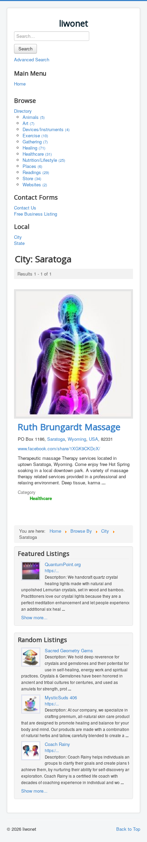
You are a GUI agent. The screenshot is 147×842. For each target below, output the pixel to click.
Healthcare (37, 154)
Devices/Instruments (46, 129)
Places (32, 166)
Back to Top (128, 829)
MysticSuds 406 (61, 698)
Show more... (34, 617)
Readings (36, 172)
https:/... (52, 570)
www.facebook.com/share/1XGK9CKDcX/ (59, 448)
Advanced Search (31, 59)
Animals (34, 117)
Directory (23, 111)
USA (93, 439)
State (19, 243)
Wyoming (77, 439)
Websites (35, 184)
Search (25, 48)
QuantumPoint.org (63, 564)
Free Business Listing (35, 214)
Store (32, 178)
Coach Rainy (57, 744)
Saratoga (56, 439)
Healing (34, 147)
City (18, 237)
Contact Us (25, 208)
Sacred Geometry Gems (69, 651)
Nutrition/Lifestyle (44, 160)
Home (20, 84)
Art (29, 123)
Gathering (35, 141)
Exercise (35, 135)
